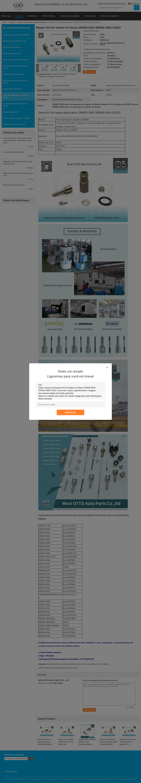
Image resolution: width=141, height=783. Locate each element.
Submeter (70, 412)
